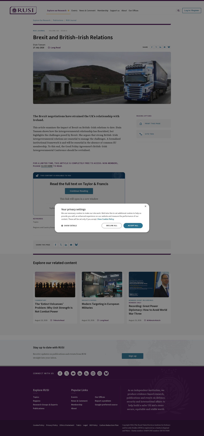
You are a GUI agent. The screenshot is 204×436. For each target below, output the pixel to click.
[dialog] (102, 218)
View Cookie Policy (105, 219)
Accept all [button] (133, 225)
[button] (69, 225)
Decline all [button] (111, 225)
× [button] (145, 206)
